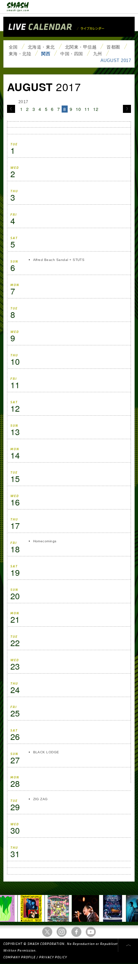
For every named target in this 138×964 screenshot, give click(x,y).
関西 (45, 53)
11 (86, 109)
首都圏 (113, 47)
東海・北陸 (20, 53)
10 (78, 109)
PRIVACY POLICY (53, 957)
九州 (97, 53)
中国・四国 (71, 53)
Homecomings (45, 541)
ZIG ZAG (40, 799)
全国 (13, 47)
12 (95, 109)
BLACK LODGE (46, 752)
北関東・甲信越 (80, 47)
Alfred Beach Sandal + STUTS (59, 260)
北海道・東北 (41, 47)
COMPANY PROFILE (19, 957)
